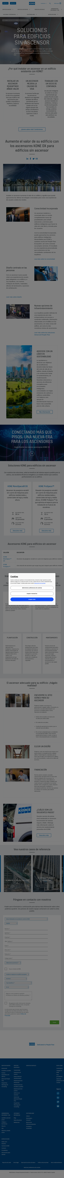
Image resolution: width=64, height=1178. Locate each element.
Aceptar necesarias (32, 593)
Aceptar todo (32, 599)
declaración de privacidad (39, 583)
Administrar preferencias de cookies (32, 587)
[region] (32, 589)
